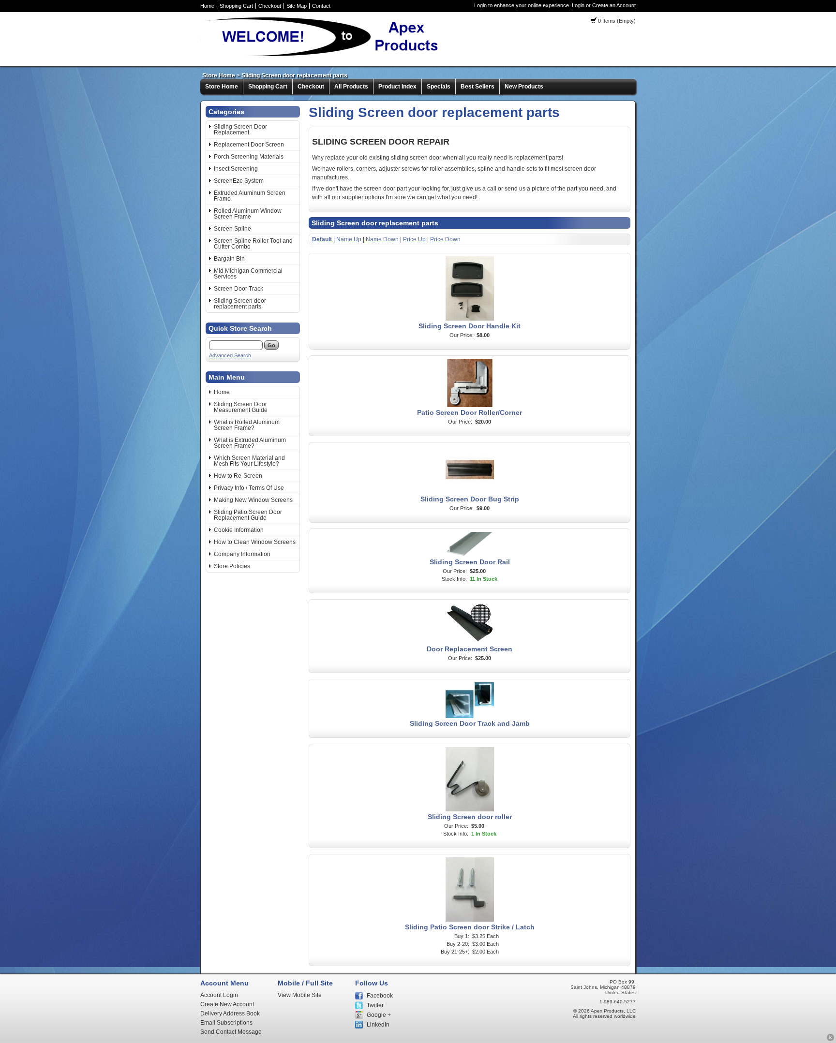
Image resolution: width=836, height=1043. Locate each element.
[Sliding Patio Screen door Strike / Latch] (470, 919)
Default (322, 239)
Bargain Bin (229, 258)
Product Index (397, 86)
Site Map (296, 6)
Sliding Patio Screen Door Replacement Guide (248, 515)
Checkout (269, 6)
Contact (321, 6)
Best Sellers (477, 86)
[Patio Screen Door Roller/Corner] (470, 405)
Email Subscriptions (226, 1022)
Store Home (218, 75)
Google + (379, 1015)
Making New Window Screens (253, 500)
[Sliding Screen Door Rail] (470, 554)
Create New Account (227, 1004)
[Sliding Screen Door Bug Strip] (470, 491)
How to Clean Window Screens (255, 542)
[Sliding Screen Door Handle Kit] (470, 318)
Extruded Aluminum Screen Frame (249, 196)
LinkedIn (378, 1024)
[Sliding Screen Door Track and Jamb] (470, 716)
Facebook (380, 995)
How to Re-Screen (238, 475)
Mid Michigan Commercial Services (248, 273)
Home (207, 6)
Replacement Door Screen (249, 144)
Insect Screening (236, 168)
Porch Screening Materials (249, 156)
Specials (438, 86)
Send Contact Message (231, 1031)
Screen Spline (232, 228)
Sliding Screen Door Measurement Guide (241, 407)
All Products (351, 86)
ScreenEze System (239, 180)
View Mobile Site (300, 995)
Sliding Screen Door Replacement (240, 129)
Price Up (414, 239)
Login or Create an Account (604, 5)
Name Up (348, 239)
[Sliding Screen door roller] (470, 809)
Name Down (382, 239)
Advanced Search (230, 355)
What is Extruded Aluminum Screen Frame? (250, 443)
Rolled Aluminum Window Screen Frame (248, 213)
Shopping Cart (236, 6)
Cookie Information (239, 530)
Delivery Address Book (230, 1013)
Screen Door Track (238, 288)
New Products (524, 86)
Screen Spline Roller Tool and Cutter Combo (253, 243)
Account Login (219, 995)
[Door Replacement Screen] (470, 641)
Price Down (445, 239)
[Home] (324, 55)
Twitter (375, 1005)
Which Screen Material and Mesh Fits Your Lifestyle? (249, 461)
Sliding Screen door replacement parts (294, 75)
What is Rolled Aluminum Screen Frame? (247, 425)
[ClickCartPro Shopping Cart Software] (830, 1039)
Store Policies (232, 566)
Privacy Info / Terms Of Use (249, 488)
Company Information (242, 554)
